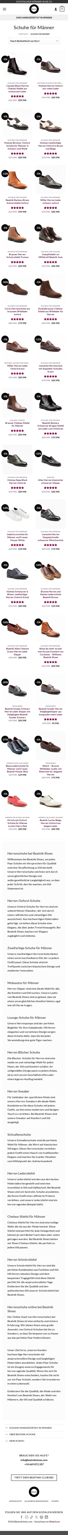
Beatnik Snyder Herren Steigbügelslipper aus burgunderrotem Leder (50, 711)
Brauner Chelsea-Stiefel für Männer (17, 424)
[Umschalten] (6, 1428)
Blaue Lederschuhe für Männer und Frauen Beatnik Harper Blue (17, 769)
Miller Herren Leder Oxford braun (17, 367)
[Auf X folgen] (36, 1517)
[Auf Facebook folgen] (21, 1517)
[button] (4, 9)
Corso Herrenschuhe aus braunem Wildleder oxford (17, 311)
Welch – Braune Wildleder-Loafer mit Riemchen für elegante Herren (50, 770)
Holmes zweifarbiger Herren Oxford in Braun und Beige (50, 146)
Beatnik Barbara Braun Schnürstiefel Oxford (17, 201)
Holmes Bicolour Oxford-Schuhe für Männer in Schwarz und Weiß (17, 146)
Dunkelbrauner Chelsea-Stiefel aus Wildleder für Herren (50, 311)
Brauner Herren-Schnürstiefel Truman (17, 256)
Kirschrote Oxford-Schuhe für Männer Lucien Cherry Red (17, 823)
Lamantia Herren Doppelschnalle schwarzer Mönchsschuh (50, 537)
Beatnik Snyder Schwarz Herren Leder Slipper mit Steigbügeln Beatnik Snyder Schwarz (17, 713)
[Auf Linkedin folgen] (46, 1517)
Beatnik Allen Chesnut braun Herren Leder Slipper (17, 651)
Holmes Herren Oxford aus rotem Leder (51, 87)
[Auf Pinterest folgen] (41, 1517)
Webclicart (54, 1521)
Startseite (23, 34)
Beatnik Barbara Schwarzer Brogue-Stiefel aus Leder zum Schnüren (50, 426)
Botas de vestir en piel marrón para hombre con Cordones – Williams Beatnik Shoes (51, 653)
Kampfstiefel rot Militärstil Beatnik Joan (51, 256)
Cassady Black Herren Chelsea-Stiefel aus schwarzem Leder (17, 88)
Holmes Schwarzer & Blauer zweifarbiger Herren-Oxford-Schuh (17, 594)
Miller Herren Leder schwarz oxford (50, 201)
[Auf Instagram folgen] (26, 1517)
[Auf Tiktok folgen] (31, 1517)
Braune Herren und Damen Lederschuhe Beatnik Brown (50, 594)
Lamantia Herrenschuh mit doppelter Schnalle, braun (51, 368)
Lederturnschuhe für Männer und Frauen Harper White (17, 537)
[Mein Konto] (55, 9)
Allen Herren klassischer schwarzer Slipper (50, 481)
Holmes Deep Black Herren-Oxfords (17, 481)
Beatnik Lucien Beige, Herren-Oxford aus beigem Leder (51, 823)
